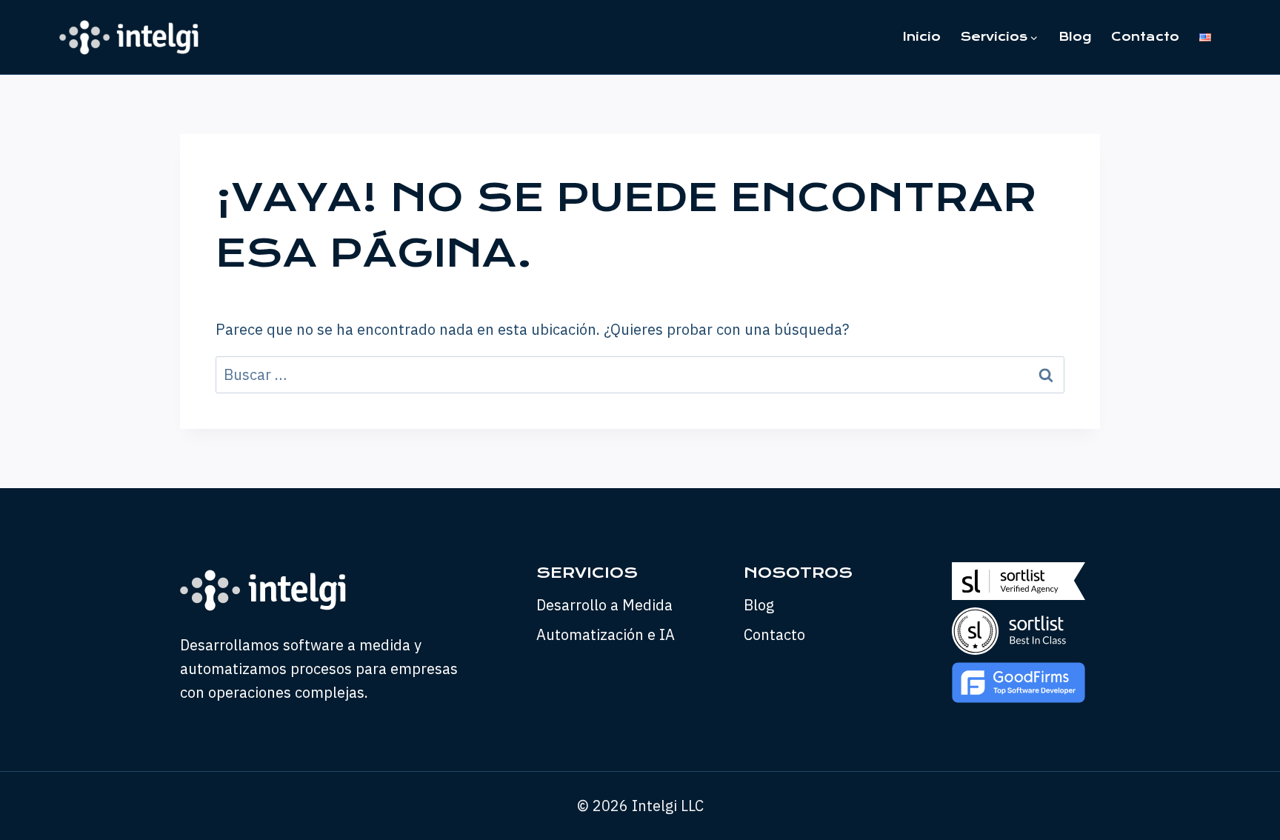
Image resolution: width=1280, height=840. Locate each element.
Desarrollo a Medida (604, 605)
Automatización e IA (605, 634)
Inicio (922, 37)
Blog (1075, 37)
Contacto (1145, 37)
